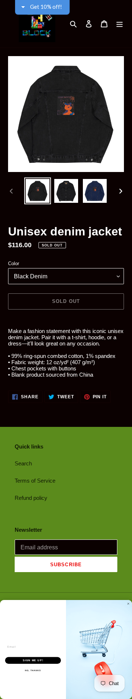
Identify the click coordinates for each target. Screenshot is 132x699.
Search (23, 463)
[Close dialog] (128, 604)
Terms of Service (35, 480)
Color (13, 263)
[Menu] (119, 24)
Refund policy (31, 498)
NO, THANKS (33, 670)
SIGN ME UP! (33, 660)
